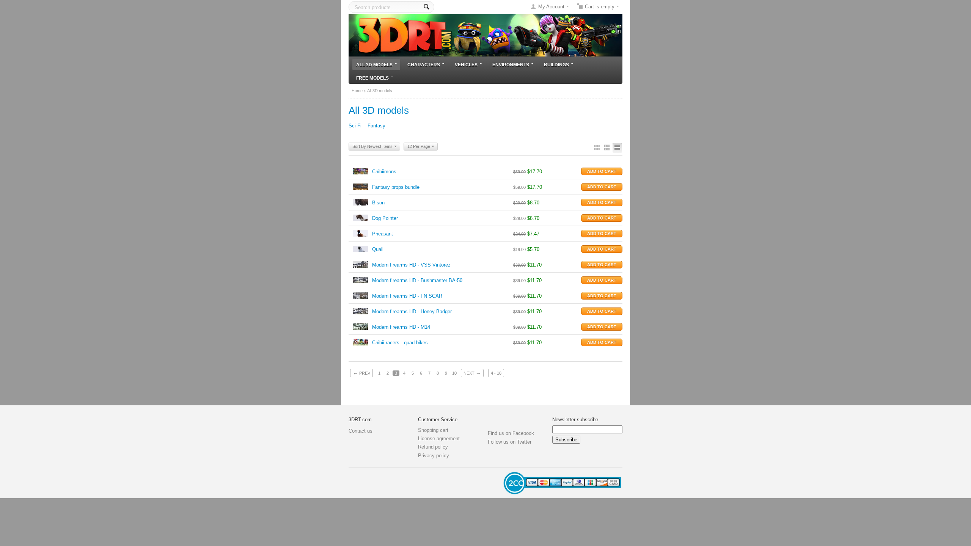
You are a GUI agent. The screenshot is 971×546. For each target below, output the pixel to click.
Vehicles (466, 64)
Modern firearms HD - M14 (401, 327)
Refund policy (433, 447)
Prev (361, 373)
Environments (510, 64)
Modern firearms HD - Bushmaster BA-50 (417, 280)
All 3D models (374, 64)
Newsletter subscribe (575, 419)
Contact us (360, 431)
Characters (423, 64)
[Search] (426, 7)
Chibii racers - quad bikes (400, 342)
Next (472, 373)
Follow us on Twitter (509, 442)
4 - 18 (496, 373)
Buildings (556, 64)
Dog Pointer (385, 218)
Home (357, 90)
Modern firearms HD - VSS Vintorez (411, 265)
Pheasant (382, 234)
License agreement (439, 438)
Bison (378, 203)
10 (454, 373)
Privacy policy (433, 455)
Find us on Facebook (511, 433)
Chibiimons (384, 171)
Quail (377, 249)
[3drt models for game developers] (485, 35)
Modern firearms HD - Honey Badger (412, 311)
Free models (372, 77)
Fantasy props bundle (396, 187)
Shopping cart (433, 430)
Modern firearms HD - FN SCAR (407, 296)
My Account (551, 6)
